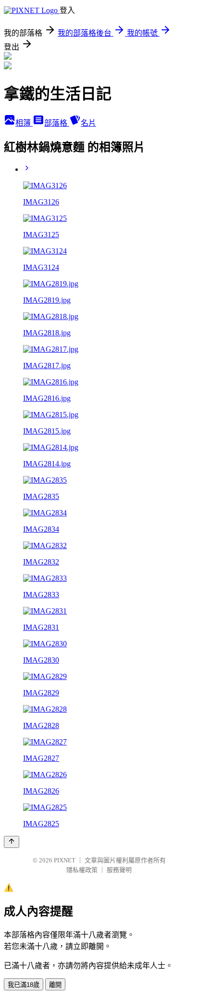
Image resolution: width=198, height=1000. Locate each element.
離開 (55, 984)
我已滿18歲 (23, 984)
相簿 (24, 123)
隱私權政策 (82, 869)
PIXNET (64, 860)
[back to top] (11, 842)
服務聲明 (119, 869)
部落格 (56, 123)
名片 (88, 123)
